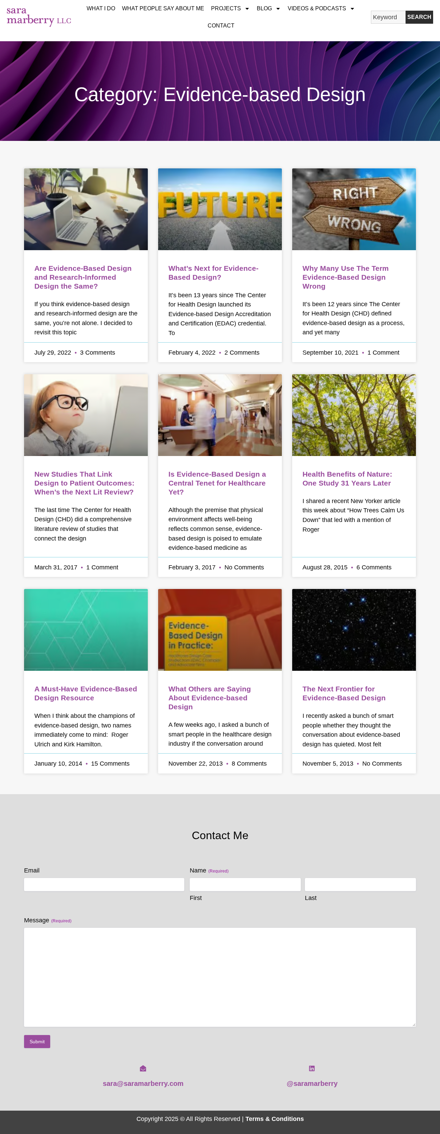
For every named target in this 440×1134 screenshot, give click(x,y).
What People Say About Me (163, 8)
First (196, 897)
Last (311, 897)
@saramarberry (312, 1083)
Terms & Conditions (274, 1118)
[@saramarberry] (312, 1068)
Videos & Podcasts (317, 8)
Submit (37, 1041)
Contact (221, 26)
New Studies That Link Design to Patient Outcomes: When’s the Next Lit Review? (84, 483)
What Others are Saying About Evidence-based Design (209, 698)
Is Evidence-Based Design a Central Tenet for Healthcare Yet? (217, 483)
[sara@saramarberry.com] (143, 1068)
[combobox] (388, 17)
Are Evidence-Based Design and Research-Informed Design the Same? (83, 277)
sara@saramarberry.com (143, 1083)
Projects (226, 8)
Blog (264, 8)
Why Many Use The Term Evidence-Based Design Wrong (345, 277)
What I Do (101, 8)
